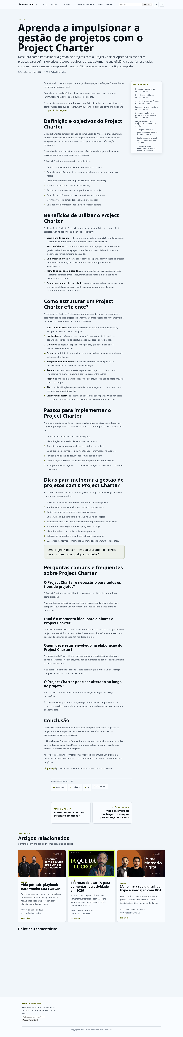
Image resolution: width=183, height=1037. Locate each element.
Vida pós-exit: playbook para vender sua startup (40, 886)
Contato (109, 4)
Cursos (67, 4)
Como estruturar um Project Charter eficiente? (147, 102)
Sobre (99, 4)
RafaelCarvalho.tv (28, 4)
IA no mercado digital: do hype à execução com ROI (140, 888)
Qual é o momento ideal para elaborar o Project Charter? (147, 140)
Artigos (54, 4)
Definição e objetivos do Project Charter (145, 90)
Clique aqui (50, 768)
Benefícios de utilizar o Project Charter (144, 96)
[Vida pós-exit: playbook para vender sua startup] (42, 863)
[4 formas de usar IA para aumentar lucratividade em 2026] (91, 863)
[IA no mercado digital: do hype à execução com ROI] (141, 863)
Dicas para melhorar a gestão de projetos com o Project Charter (145, 115)
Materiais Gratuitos (85, 4)
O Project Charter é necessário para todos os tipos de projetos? (147, 131)
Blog (45, 4)
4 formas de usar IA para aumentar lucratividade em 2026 (90, 886)
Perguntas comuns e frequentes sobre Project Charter (145, 123)
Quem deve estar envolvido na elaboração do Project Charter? (147, 148)
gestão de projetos (58, 110)
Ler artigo (25, 918)
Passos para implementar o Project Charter (146, 108)
